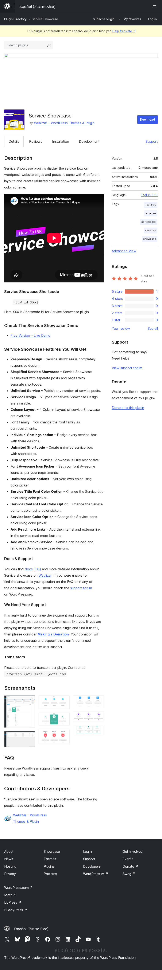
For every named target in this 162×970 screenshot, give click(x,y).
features (151, 204)
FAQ (38, 569)
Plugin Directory (15, 19)
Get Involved (133, 851)
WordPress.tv (95, 874)
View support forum (127, 368)
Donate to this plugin (128, 408)
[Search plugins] (49, 45)
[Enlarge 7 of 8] (98, 717)
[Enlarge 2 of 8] (29, 737)
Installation (60, 141)
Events (128, 859)
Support (152, 141)
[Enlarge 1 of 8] (29, 701)
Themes (50, 859)
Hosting (10, 866)
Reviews (35, 141)
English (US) (149, 195)
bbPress (12, 902)
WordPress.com (18, 888)
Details (14, 141)
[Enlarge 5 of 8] (64, 735)
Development (89, 141)
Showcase (52, 851)
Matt (10, 895)
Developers (92, 866)
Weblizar (45, 575)
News (8, 859)
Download (147, 119)
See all (153, 328)
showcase (149, 238)
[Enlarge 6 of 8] (98, 701)
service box (148, 221)
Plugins (49, 866)
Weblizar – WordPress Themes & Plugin (64, 123)
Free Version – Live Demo (30, 335)
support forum (81, 588)
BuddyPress (15, 910)
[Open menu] (155, 6)
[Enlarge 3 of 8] (64, 701)
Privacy (10, 874)
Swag (129, 874)
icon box (151, 213)
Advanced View (124, 251)
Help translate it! (123, 31)
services (150, 230)
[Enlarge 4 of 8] (64, 718)
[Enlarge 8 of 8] (98, 730)
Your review (121, 328)
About (9, 851)
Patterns (50, 874)
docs (29, 569)
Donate (130, 866)
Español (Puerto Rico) (31, 929)
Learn (87, 851)
